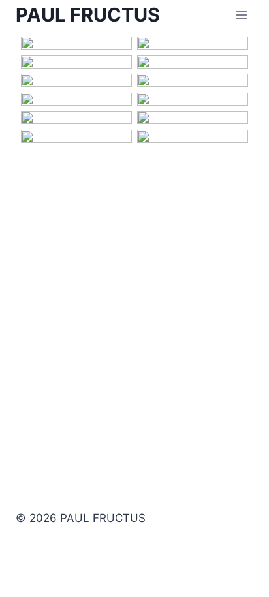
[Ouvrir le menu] (241, 15)
